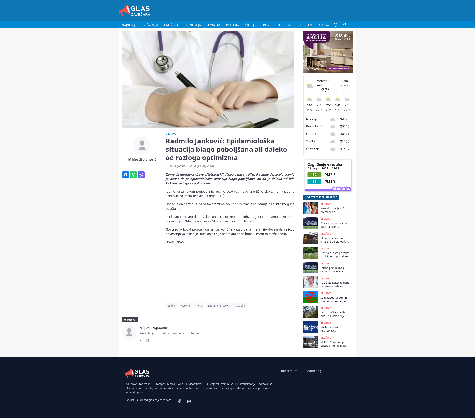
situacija (240, 305)
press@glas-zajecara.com (155, 400)
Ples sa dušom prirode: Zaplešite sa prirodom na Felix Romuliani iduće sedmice (334, 254)
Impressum (289, 371)
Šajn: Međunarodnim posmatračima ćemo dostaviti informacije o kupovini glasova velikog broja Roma (334, 299)
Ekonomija (192, 25)
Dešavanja (150, 25)
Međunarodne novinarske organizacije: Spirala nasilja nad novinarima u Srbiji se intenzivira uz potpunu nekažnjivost (334, 329)
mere (199, 305)
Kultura (306, 25)
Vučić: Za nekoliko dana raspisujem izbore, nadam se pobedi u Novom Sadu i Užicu (334, 284)
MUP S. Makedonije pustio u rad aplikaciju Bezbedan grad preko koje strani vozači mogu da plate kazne (335, 344)
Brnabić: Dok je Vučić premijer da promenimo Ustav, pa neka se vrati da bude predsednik (333, 210)
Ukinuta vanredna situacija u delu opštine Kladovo (335, 240)
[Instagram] (353, 25)
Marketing (314, 371)
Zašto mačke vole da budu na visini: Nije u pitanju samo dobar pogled (333, 314)
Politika (232, 25)
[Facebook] (344, 25)
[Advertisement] (288, 9)
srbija (171, 305)
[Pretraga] (335, 25)
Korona (185, 305)
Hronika (213, 25)
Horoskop (285, 25)
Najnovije (129, 25)
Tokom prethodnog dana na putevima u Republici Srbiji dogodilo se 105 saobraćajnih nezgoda (334, 269)
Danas (179, 242)
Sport (266, 25)
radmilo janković (218, 305)
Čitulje (250, 25)
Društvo (171, 25)
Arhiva (324, 25)
